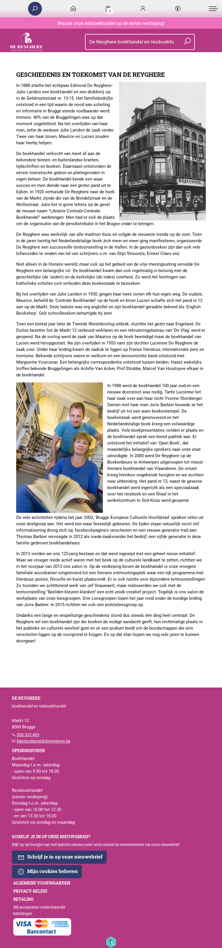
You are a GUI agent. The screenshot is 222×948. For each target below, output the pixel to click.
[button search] (187, 42)
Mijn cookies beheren (52, 871)
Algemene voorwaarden (41, 883)
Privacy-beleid (30, 891)
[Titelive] (111, 941)
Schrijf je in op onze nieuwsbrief (64, 856)
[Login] (142, 9)
